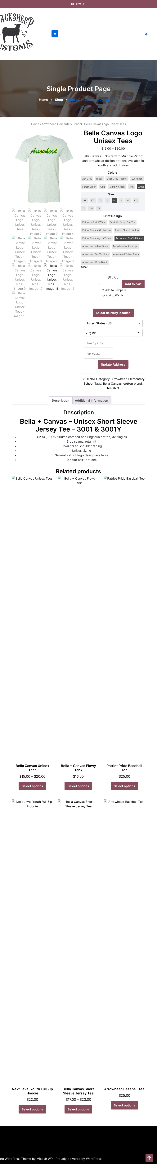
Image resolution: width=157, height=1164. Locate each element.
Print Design (112, 216)
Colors (113, 172)
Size (111, 194)
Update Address (113, 364)
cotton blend (132, 383)
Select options (32, 786)
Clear (84, 266)
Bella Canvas (112, 383)
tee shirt (113, 388)
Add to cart (133, 284)
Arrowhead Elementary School (62, 124)
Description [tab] (60, 400)
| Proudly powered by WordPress (77, 1159)
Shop (59, 100)
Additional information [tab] (91, 400)
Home (43, 100)
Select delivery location (113, 313)
